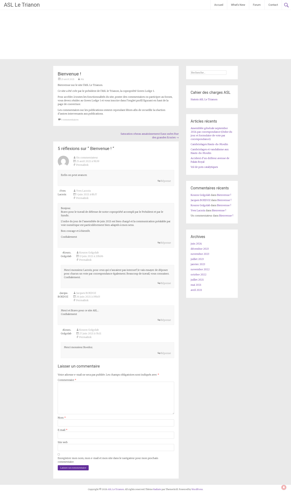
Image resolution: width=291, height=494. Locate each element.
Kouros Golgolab (89, 252)
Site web (63, 442)
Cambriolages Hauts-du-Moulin (209, 144)
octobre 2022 (198, 274)
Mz (82, 79)
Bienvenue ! (224, 194)
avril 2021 (196, 289)
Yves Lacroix (83, 190)
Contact (273, 4)
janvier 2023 (198, 264)
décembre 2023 (200, 248)
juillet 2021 (197, 279)
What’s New (238, 4)
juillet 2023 (197, 259)
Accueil (218, 4)
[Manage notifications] (283, 487)
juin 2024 (196, 243)
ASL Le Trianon (22, 5)
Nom (62, 417)
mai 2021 (196, 284)
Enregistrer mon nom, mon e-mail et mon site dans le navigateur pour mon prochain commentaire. (108, 460)
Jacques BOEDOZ (86, 292)
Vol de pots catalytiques (204, 166)
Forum (257, 4)
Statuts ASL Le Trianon (204, 99)
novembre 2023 (200, 253)
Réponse (166, 180)
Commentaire (67, 379)
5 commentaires (70, 119)
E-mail (62, 429)
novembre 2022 (200, 269)
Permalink (82, 164)
